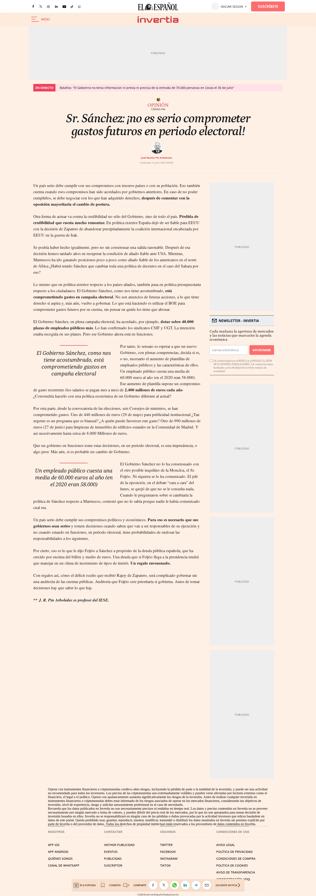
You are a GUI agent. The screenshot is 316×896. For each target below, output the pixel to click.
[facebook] (33, 6)
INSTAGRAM (169, 859)
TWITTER (166, 845)
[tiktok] (72, 6)
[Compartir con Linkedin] (186, 885)
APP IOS (54, 845)
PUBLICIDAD (112, 859)
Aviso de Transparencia (235, 872)
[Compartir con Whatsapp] (175, 885)
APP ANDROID (58, 852)
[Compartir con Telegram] (197, 885)
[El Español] (158, 6)
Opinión (158, 105)
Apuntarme (262, 350)
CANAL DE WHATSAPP (63, 865)
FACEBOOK (168, 852)
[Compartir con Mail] (207, 885)
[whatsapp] (79, 6)
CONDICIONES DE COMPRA (235, 859)
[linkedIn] (56, 6)
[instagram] (48, 6)
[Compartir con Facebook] (154, 885)
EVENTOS (111, 852)
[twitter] (40, 6)
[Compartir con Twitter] (165, 885)
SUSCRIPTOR (113, 865)
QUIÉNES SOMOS (60, 859)
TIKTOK (165, 865)
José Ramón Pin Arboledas (156, 157)
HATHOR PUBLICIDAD (119, 845)
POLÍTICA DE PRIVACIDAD (234, 852)
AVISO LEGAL (225, 845)
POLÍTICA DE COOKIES (232, 865)
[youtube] (64, 6)
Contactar (113, 832)
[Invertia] (158, 19)
